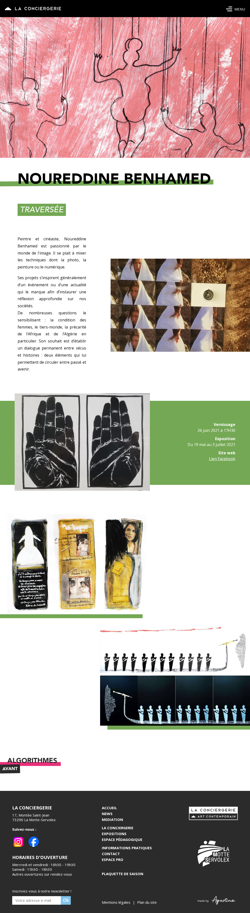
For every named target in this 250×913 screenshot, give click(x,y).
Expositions (114, 833)
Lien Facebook (222, 458)
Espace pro (112, 859)
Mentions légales (116, 902)
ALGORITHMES (29, 761)
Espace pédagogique (122, 839)
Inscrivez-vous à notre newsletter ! (41, 891)
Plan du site (147, 902)
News (107, 813)
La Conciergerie (117, 827)
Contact (111, 853)
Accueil (109, 807)
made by (204, 900)
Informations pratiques (127, 847)
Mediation (112, 819)
